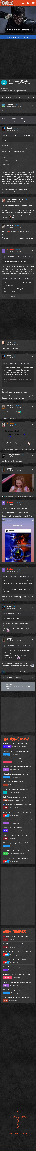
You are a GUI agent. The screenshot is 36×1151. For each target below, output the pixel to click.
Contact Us (23, 1133)
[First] (2, 97)
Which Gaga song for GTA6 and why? (16, 842)
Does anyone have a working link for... (17, 850)
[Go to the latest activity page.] (22, 2)
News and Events (19, 762)
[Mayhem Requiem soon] (18, 20)
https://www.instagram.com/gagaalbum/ (16, 512)
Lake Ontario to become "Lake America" (17, 819)
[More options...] (32, 105)
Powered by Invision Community (18, 1136)
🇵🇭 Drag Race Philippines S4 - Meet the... (17, 804)
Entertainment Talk (16, 830)
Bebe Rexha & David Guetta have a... (16, 743)
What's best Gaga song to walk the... (16, 774)
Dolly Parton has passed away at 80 (16, 797)
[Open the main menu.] (33, 2)
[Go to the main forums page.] (28, 2)
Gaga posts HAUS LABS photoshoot (16, 789)
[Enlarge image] (17, 238)
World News (15, 769)
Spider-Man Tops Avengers (12, 827)
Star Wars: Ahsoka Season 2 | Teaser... (16, 835)
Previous (8, 97)
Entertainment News (20, 746)
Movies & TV (14, 808)
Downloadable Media (17, 853)
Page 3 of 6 (19, 97)
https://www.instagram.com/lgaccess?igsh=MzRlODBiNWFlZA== (15, 190)
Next (29, 97)
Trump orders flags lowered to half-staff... (18, 766)
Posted (14, 106)
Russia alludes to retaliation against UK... (17, 812)
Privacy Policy (13, 1133)
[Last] (33, 97)
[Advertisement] (18, 58)
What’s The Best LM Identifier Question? (17, 751)
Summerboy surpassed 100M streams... (17, 758)
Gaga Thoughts (20, 90)
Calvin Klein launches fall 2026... (15, 781)
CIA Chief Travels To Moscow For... (15, 858)
